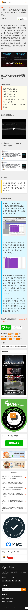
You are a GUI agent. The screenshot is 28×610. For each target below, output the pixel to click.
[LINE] (13, 581)
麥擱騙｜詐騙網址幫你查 (7, 598)
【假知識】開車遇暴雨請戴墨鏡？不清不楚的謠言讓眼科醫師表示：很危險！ (13, 391)
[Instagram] (9, 581)
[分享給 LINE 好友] (6, 327)
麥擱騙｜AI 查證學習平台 (7, 601)
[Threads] (16, 581)
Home (2, 7)
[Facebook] (3, 581)
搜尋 (24, 589)
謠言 (5, 7)
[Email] (19, 581)
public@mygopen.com (12, 577)
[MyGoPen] (6, 3)
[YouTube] (6, 581)
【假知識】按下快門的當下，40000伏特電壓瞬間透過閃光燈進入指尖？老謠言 (13, 377)
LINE (9, 7)
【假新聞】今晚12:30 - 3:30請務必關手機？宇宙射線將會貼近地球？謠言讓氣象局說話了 (13, 363)
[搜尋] (22, 2)
